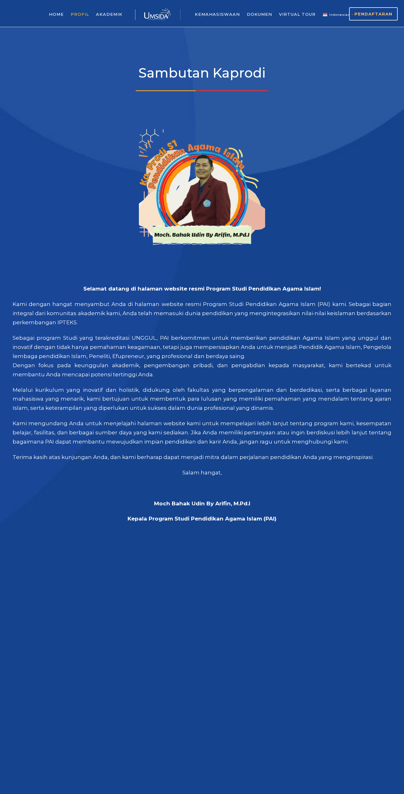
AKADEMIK (109, 14)
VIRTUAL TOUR (297, 14)
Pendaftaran (373, 13)
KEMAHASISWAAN (217, 14)
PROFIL (80, 14)
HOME (56, 14)
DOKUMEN (259, 14)
